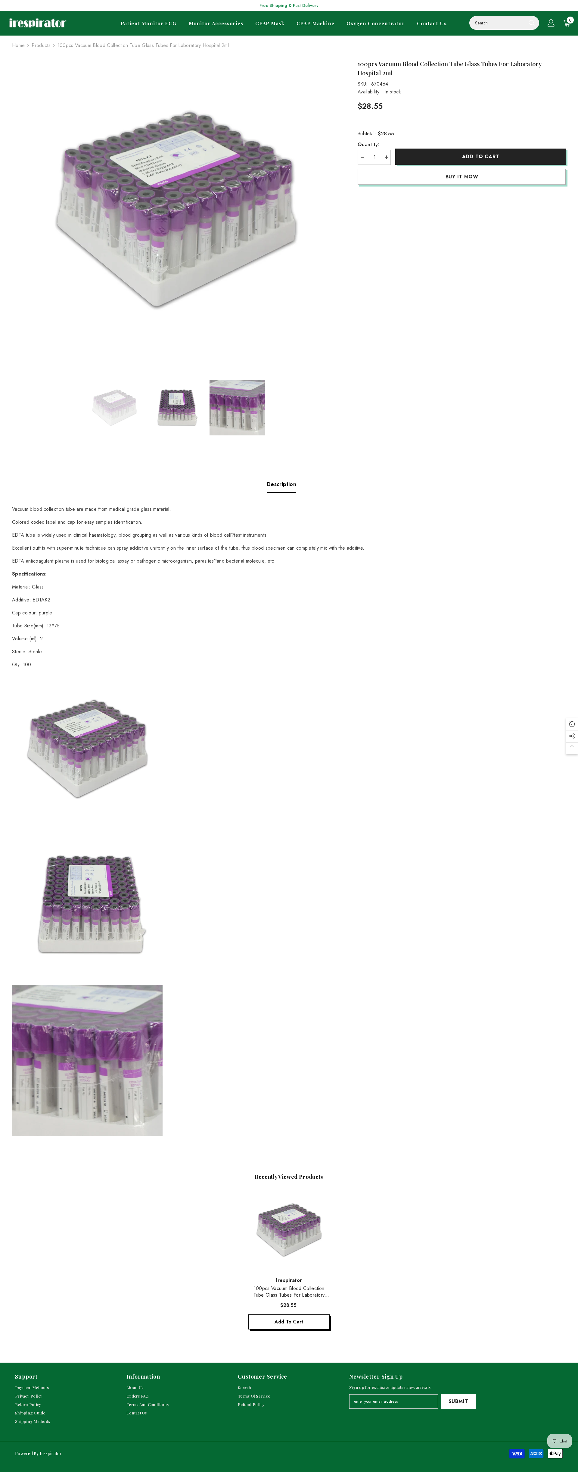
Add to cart (480, 156)
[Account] (551, 23)
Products (41, 45)
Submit (458, 1401)
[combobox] (498, 23)
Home (18, 45)
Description (281, 484)
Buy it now (462, 176)
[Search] (504, 23)
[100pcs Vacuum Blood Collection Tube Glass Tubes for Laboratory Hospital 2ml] (289, 1230)
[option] (176, 210)
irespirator (289, 1280)
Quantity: (368, 144)
